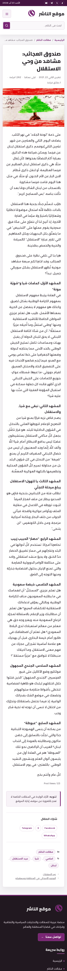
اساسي (49, 858)
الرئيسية (59, 40)
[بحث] (6, 25)
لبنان (53, 865)
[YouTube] (46, 3)
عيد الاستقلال (20, 858)
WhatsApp (49, 835)
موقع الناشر (51, 13)
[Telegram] (51, 3)
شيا (37, 858)
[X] (57, 3)
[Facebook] (62, 3)
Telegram (27, 828)
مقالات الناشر (43, 40)
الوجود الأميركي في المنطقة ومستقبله (35, 878)
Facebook (49, 828)
